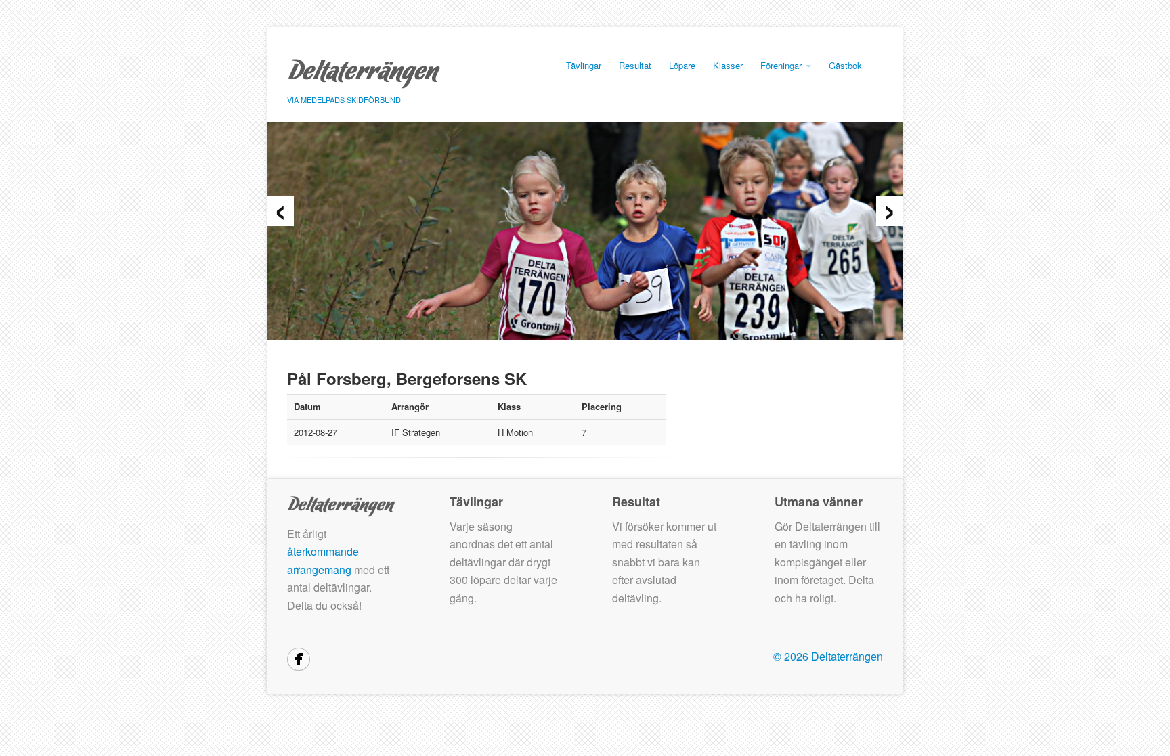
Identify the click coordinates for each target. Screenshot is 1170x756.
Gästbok (845, 65)
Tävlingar (583, 65)
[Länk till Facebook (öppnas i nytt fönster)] (298, 659)
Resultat (635, 65)
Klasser (728, 65)
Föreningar (782, 65)
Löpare (682, 65)
